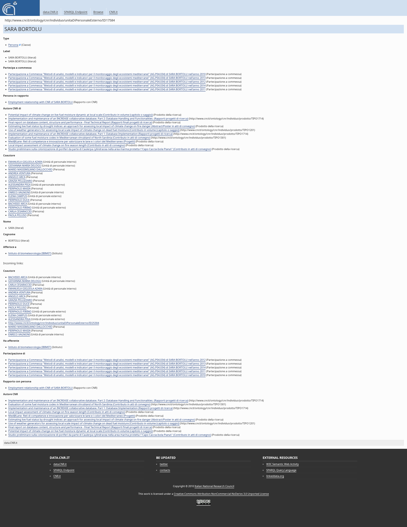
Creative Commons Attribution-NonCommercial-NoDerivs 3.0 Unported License (221, 494)
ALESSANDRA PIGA (19, 184)
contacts (165, 470)
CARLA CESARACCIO (20, 211)
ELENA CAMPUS (17, 196)
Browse (98, 12)
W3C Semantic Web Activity (282, 464)
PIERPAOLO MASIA (19, 188)
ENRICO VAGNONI (19, 192)
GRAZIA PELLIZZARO (20, 181)
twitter (164, 464)
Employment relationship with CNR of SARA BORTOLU (40, 102)
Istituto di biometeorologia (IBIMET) (29, 253)
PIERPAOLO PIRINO (19, 207)
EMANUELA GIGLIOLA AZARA (25, 162)
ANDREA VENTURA (19, 173)
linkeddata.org (275, 476)
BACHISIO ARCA (17, 203)
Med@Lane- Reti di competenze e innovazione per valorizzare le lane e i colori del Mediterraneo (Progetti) (71, 141)
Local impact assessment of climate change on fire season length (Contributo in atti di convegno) (66, 145)
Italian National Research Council (214, 486)
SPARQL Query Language (281, 470)
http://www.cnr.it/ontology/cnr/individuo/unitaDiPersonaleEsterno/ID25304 (53, 323)
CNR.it (113, 12)
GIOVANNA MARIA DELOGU (24, 165)
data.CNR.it (50, 12)
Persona (13, 45)
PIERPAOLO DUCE (19, 200)
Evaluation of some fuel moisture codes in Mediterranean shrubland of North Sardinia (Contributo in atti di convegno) (79, 137)
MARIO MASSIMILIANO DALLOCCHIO (30, 169)
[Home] (20, 8)
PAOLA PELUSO (17, 215)
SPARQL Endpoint (75, 12)
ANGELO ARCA (16, 177)
